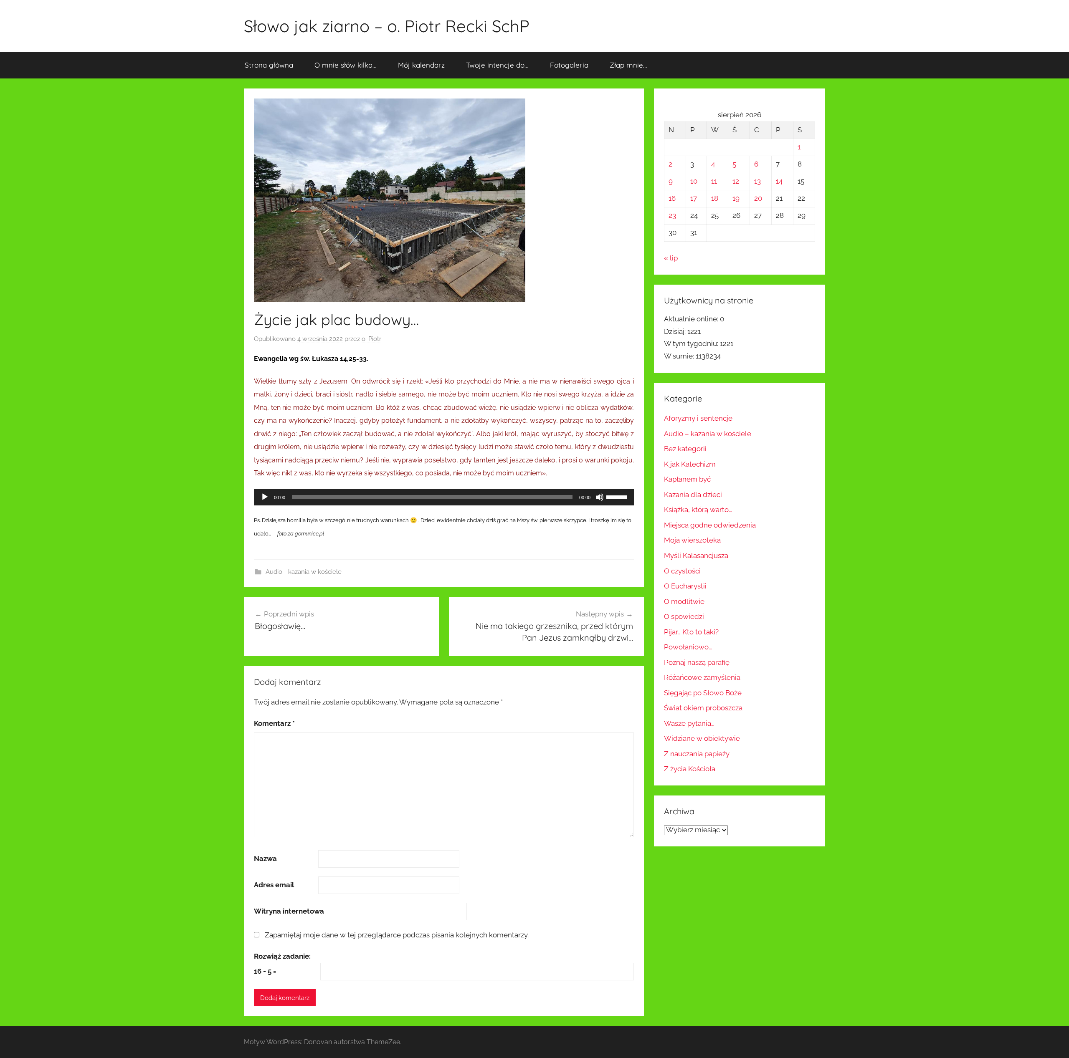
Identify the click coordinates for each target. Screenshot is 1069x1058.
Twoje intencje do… (497, 65)
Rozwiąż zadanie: (282, 956)
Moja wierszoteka (692, 540)
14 (779, 181)
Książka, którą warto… (698, 509)
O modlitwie (684, 601)
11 (714, 181)
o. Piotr (371, 339)
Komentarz (274, 723)
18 (714, 198)
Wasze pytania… (689, 723)
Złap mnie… (628, 65)
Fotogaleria (569, 65)
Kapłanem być (687, 479)
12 (735, 181)
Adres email (274, 885)
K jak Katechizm (690, 464)
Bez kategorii (685, 448)
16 (672, 198)
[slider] (618, 496)
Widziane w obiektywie (702, 738)
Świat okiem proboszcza (703, 708)
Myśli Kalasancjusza (696, 555)
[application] (444, 497)
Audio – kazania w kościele (707, 433)
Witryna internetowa (289, 911)
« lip (671, 258)
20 (758, 198)
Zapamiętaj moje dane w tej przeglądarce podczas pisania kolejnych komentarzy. (397, 935)
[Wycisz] (599, 497)
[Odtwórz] (265, 497)
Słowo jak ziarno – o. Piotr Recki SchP (386, 25)
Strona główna (269, 65)
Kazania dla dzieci (693, 494)
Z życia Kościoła (689, 769)
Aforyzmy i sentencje (698, 418)
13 (757, 181)
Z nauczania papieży (697, 754)
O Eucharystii (685, 586)
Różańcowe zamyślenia (702, 677)
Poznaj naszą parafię (697, 662)
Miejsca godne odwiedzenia (710, 525)
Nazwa (265, 858)
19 (736, 198)
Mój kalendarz (421, 65)
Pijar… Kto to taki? (691, 632)
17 (693, 198)
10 (693, 181)
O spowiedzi (684, 616)
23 (672, 215)
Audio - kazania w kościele (304, 572)
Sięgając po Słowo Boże (703, 693)
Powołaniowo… (688, 647)
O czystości (682, 571)
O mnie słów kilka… (345, 65)
